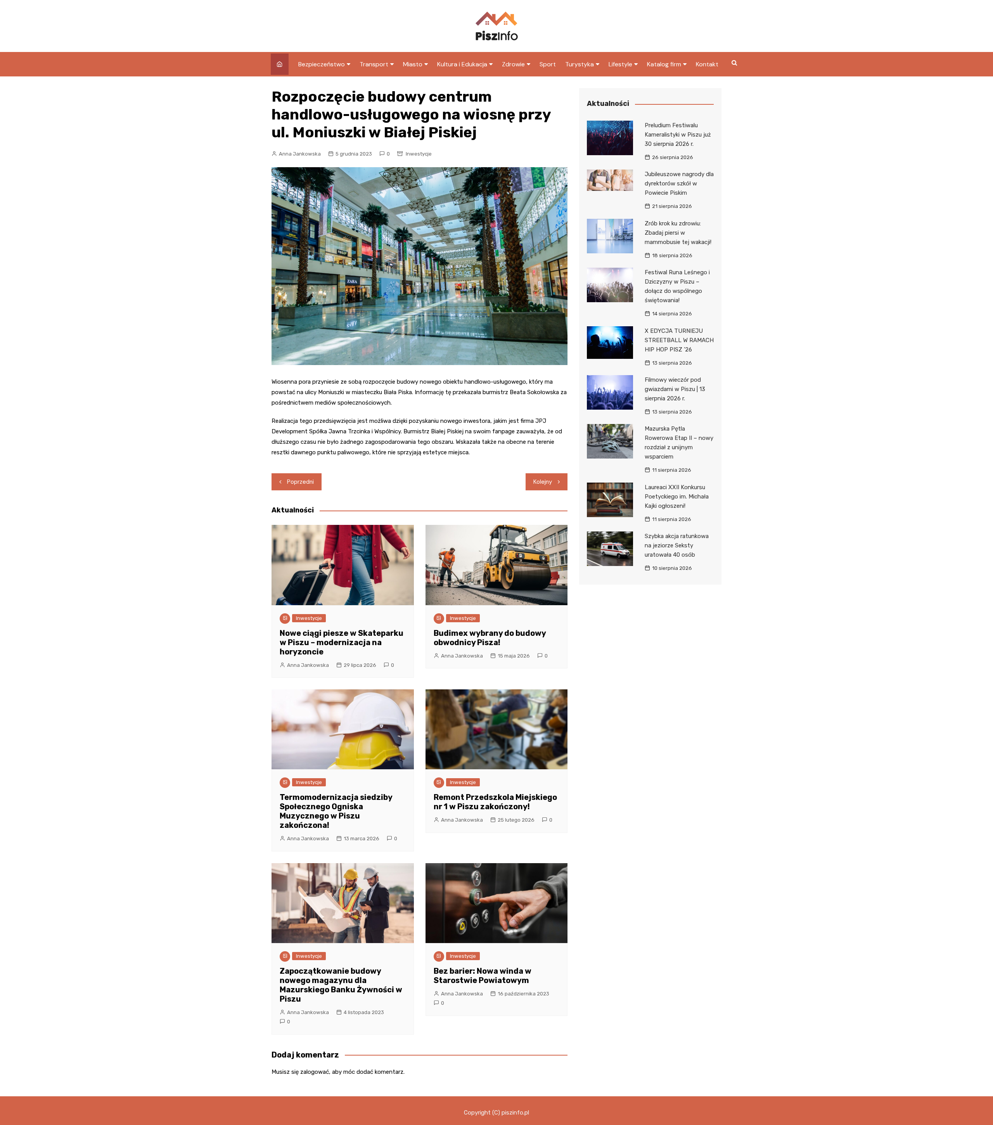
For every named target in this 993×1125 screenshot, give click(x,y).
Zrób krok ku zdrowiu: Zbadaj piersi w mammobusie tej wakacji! (678, 233)
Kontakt (707, 64)
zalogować (314, 1071)
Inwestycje (419, 154)
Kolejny (542, 482)
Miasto (412, 64)
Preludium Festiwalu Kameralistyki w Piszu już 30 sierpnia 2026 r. (678, 134)
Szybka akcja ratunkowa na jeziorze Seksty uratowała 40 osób (677, 545)
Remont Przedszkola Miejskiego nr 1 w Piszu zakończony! (495, 802)
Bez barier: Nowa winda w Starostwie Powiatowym (482, 975)
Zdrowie (513, 64)
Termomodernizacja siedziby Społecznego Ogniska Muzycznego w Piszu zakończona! (336, 811)
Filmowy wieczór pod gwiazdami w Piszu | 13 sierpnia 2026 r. (675, 389)
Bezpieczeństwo (321, 64)
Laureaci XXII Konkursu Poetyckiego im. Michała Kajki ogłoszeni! (677, 496)
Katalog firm (664, 64)
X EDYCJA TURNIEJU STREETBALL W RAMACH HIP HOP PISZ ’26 (679, 340)
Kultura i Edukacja (462, 64)
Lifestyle (620, 64)
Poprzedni (300, 482)
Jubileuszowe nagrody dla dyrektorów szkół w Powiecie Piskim (679, 183)
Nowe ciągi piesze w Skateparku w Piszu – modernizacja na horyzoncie (341, 642)
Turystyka (579, 64)
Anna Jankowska (300, 154)
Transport (374, 64)
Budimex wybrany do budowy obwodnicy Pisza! (490, 637)
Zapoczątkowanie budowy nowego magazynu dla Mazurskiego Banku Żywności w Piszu (341, 985)
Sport (548, 64)
